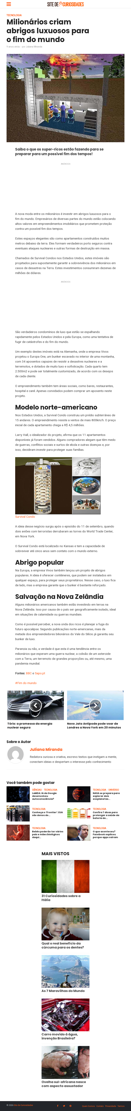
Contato (100, 1106)
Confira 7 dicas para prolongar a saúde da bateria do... (106, 815)
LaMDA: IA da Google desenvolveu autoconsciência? (44, 796)
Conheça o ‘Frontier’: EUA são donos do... (47, 814)
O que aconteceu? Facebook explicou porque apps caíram (105, 834)
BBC (29, 673)
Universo (113, 790)
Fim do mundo (27, 683)
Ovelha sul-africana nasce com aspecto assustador (64, 1084)
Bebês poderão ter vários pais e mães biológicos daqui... (47, 834)
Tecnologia (14, 15)
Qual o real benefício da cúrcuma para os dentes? (63, 945)
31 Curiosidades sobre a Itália (61, 898)
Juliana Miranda (34, 46)
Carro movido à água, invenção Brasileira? (60, 1036)
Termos (121, 1106)
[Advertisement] (65, 188)
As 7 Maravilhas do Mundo (63, 991)
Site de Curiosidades (23, 1105)
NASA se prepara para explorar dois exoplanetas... (106, 796)
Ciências (37, 790)
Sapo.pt (40, 673)
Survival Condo (25, 517)
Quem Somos (88, 1106)
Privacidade (110, 1106)
